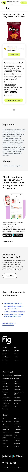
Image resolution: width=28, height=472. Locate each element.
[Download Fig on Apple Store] (7, 456)
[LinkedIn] (11, 463)
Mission (16, 356)
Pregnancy (5, 440)
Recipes (4, 353)
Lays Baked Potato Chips (11, 309)
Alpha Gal (16, 418)
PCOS (4, 437)
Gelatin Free (8, 71)
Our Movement (6, 356)
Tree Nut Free (15, 89)
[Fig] (8, 8)
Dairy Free (7, 68)
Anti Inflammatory (18, 375)
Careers (4, 363)
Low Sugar (16, 432)
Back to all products (8, 325)
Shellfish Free (17, 87)
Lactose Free (8, 74)
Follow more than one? (13, 100)
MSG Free (17, 76)
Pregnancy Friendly (10, 84)
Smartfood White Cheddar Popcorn (14, 311)
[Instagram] (7, 463)
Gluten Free (17, 71)
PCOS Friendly (6, 397)
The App (4, 347)
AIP (3, 418)
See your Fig (14, 54)
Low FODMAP (17, 74)
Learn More (10, 276)
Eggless (14, 68)
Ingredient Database (6, 469)
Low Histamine (9, 76)
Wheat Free (8, 95)
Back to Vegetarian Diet (9, 323)
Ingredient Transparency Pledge (19, 360)
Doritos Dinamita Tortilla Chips (13, 303)
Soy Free (7, 89)
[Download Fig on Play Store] (17, 456)
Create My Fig (5, 350)
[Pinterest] (14, 463)
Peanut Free (13, 79)
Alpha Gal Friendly (9, 66)
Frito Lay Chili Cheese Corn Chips (13, 306)
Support (16, 353)
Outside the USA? (7, 241)
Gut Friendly (5, 426)
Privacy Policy (18, 467)
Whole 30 (16, 446)
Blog (15, 347)
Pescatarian (8, 81)
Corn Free (19, 66)
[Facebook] (3, 463)
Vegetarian (13, 92)
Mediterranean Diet (7, 435)
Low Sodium (5, 432)
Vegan (6, 92)
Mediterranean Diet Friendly (19, 393)
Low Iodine (5, 392)
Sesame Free (8, 87)
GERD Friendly (17, 383)
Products (16, 350)
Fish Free (20, 68)
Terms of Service (11, 467)
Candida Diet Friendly (7, 378)
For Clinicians (5, 359)
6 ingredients (11, 48)
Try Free (24, 2)
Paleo (6, 79)
